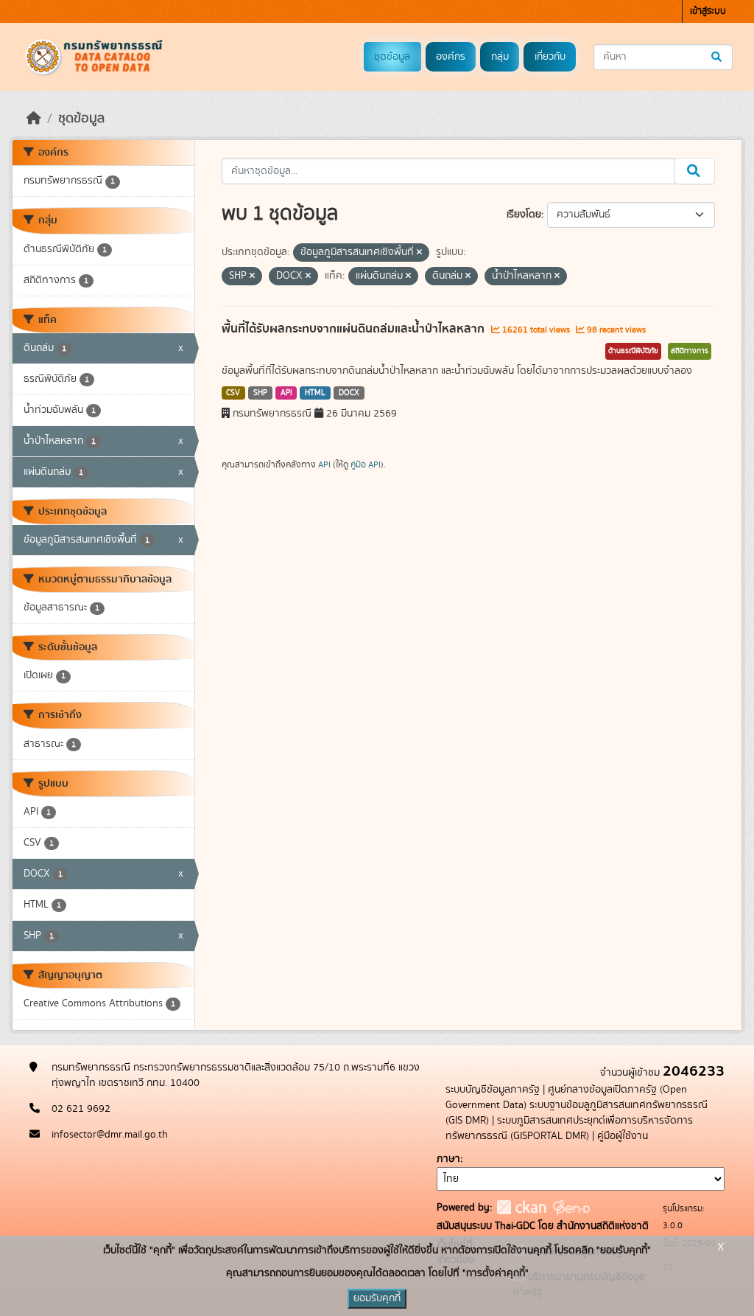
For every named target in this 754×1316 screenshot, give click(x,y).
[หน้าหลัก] (34, 118)
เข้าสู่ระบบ (708, 11)
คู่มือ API (365, 464)
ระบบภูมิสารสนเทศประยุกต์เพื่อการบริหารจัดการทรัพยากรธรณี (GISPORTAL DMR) (569, 1128)
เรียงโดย (524, 214)
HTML (315, 393)
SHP (260, 393)
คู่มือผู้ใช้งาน (622, 1136)
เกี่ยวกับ (550, 56)
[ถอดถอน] (419, 253)
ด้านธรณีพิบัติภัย (633, 351)
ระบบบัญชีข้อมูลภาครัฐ (492, 1089)
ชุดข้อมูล (392, 56)
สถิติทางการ (689, 351)
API (286, 393)
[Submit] (717, 57)
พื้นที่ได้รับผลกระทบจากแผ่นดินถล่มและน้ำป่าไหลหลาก (354, 328)
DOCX (349, 393)
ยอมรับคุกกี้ (377, 1298)
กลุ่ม (500, 56)
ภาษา (448, 1159)
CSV (233, 393)
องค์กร (450, 56)
